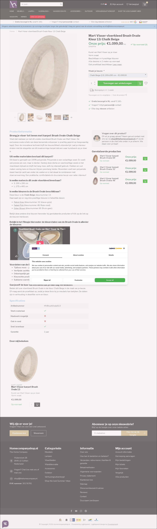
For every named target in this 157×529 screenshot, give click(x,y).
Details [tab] (111, 255)
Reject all (47, 280)
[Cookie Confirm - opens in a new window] (115, 248)
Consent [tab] (46, 255)
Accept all (110, 280)
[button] (124, 248)
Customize (78, 280)
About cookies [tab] (78, 255)
